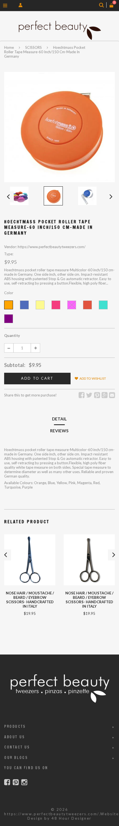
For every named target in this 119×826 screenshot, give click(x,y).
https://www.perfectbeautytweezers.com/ (51, 814)
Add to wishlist (92, 378)
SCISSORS (33, 47)
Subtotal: (14, 365)
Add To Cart (37, 378)
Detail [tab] (59, 418)
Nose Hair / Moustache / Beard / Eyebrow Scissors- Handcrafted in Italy (89, 599)
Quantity (12, 335)
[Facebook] (7, 782)
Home (9, 47)
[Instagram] (24, 782)
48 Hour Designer (71, 818)
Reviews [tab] (59, 430)
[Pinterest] (16, 782)
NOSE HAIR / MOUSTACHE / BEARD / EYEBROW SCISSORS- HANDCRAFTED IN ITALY (30, 599)
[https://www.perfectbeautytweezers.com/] (59, 30)
